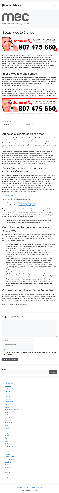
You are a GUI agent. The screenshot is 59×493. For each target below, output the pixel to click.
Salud (6, 449)
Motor (6, 433)
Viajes (6, 477)
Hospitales (8, 417)
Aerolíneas (8, 386)
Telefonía (7, 464)
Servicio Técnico (10, 456)
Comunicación (9, 399)
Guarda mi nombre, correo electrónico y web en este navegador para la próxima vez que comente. (30, 353)
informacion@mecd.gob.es (27, 203)
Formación (8, 412)
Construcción (9, 401)
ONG (6, 441)
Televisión (8, 467)
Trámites (7, 470)
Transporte (8, 472)
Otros (6, 443)
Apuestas (7, 391)
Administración (9, 383)
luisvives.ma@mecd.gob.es (27, 205)
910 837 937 (30, 124)
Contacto (32, 487)
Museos (7, 435)
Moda (6, 430)
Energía (7, 407)
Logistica (7, 428)
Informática (8, 420)
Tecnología (8, 462)
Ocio (6, 438)
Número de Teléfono (11, 5)
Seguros (7, 454)
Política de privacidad (22, 487)
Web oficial (9, 195)
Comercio (7, 396)
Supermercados (9, 459)
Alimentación (9, 388)
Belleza (7, 394)
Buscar (4, 369)
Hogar (6, 415)
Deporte (7, 404)
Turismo (7, 475)
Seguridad (8, 451)
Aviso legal (39, 487)
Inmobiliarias (8, 422)
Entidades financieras (11, 409)
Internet (7, 425)
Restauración (9, 446)
